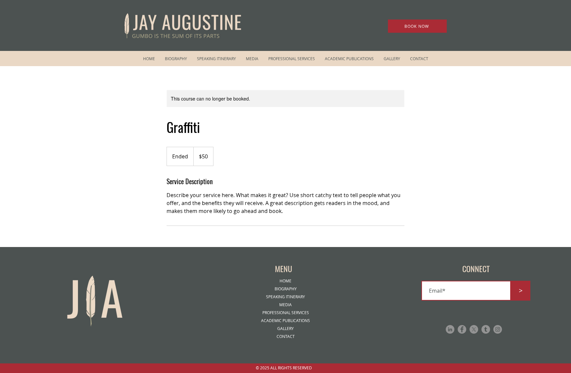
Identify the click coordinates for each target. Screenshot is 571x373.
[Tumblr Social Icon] (485, 329)
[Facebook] (462, 329)
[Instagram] (497, 329)
